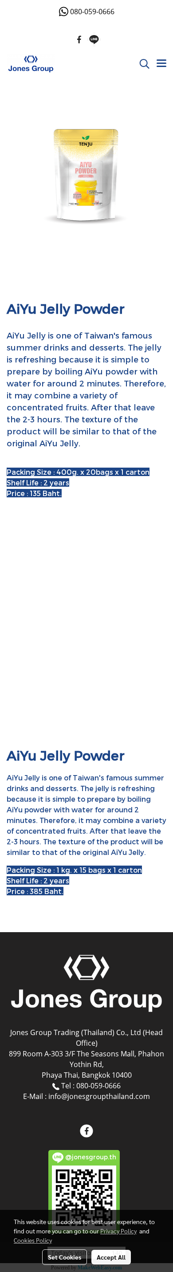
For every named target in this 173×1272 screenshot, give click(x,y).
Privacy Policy (118, 1231)
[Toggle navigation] (161, 64)
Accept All (111, 1257)
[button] (141, 64)
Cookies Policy (33, 1240)
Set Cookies (64, 1257)
